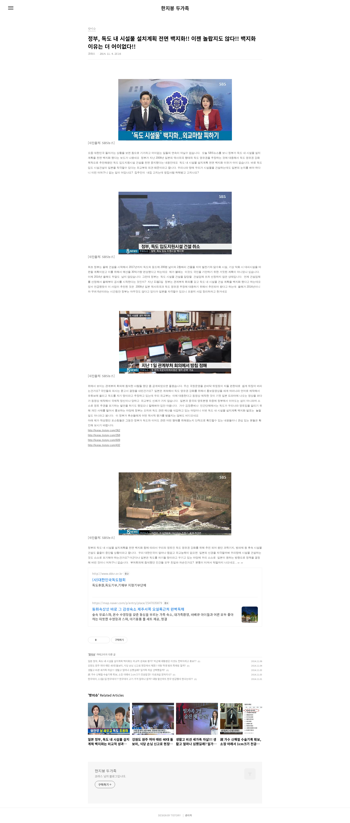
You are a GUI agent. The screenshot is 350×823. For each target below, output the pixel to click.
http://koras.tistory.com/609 (104, 440)
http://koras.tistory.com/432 (104, 445)
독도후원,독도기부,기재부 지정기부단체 (119, 585)
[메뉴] (11, 8)
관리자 (188, 815)
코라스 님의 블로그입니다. (110, 776)
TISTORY (176, 815)
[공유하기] (100, 640)
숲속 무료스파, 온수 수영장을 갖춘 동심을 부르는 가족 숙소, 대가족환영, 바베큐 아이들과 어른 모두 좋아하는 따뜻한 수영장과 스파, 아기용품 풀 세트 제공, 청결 (163, 616)
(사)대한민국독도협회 (109, 579)
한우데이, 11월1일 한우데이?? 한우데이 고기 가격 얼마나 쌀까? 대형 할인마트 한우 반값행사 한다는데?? (140, 679)
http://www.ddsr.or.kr (107, 573)
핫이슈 (92, 654)
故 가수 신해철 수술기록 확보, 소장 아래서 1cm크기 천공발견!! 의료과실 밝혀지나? (130, 674)
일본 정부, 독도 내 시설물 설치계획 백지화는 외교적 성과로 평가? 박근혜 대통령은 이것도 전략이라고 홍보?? (142, 661)
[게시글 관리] (105, 640)
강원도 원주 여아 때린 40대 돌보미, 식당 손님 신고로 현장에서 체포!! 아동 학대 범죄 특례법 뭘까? (137, 665)
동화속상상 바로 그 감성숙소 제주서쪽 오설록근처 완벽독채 (138, 609)
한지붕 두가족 (175, 8)
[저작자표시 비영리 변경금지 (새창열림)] (132, 640)
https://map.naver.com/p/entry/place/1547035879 (127, 603)
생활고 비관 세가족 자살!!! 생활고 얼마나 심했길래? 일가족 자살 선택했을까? (126, 670)
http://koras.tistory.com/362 (104, 430)
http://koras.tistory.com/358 (104, 435)
